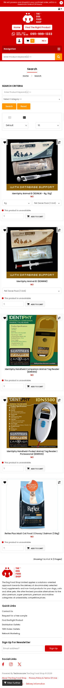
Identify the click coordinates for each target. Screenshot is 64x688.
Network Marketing (11, 633)
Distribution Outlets (11, 624)
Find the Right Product (12, 620)
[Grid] (24, 118)
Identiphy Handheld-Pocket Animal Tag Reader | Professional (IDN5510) (32, 452)
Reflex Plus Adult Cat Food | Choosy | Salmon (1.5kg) (32, 533)
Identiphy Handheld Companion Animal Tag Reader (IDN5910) (32, 370)
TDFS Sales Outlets (11, 629)
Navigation (10, 48)
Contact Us (7, 611)
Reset (24, 106)
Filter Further (13, 682)
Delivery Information (35, 683)
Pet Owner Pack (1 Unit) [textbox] (45, 203)
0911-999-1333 (41, 34)
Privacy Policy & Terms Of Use (43, 678)
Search (37, 76)
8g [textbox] (5, 203)
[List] (9, 118)
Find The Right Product (38, 27)
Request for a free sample (14, 615)
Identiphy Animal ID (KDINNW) (32, 281)
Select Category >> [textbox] (13, 99)
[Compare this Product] (59, 142)
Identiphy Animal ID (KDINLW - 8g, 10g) (32, 193)
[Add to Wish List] (5, 142)
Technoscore (19, 673)
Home (17, 27)
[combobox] (32, 99)
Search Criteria (12, 86)
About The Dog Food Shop (14, 678)
